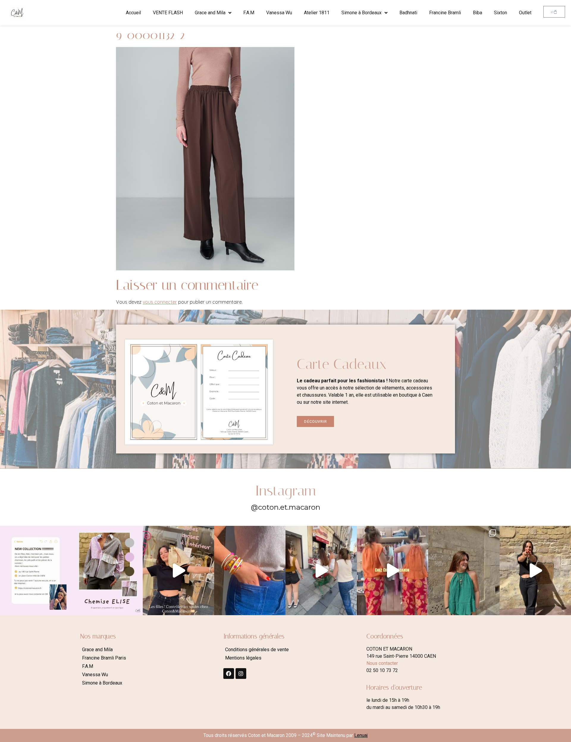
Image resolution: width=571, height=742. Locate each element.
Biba (477, 12)
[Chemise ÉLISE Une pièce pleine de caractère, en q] (107, 570)
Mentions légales (243, 658)
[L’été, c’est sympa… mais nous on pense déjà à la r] (35, 570)
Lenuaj (361, 735)
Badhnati (408, 12)
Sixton (500, 12)
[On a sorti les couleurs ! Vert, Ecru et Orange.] (464, 570)
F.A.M (248, 12)
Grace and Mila (210, 12)
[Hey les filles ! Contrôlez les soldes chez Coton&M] (178, 570)
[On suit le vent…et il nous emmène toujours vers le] (392, 570)
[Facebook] (228, 673)
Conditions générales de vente (257, 649)
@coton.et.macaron (285, 507)
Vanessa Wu (279, 12)
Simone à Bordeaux (361, 12)
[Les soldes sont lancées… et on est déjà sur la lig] (321, 570)
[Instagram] (241, 673)
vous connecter (160, 302)
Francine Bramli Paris (104, 658)
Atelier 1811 (317, 12)
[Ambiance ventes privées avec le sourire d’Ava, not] (535, 570)
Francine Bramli (445, 12)
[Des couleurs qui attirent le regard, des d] (250, 570)
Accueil (133, 12)
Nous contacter (382, 663)
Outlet (525, 12)
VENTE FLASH (168, 12)
